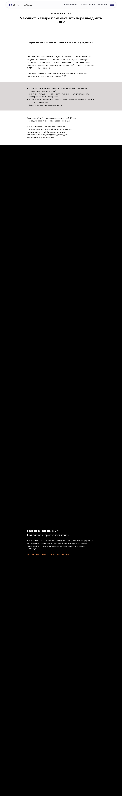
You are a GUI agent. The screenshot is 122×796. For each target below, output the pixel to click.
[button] (112, 5)
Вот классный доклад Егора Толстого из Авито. (48, 554)
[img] (15, 5)
